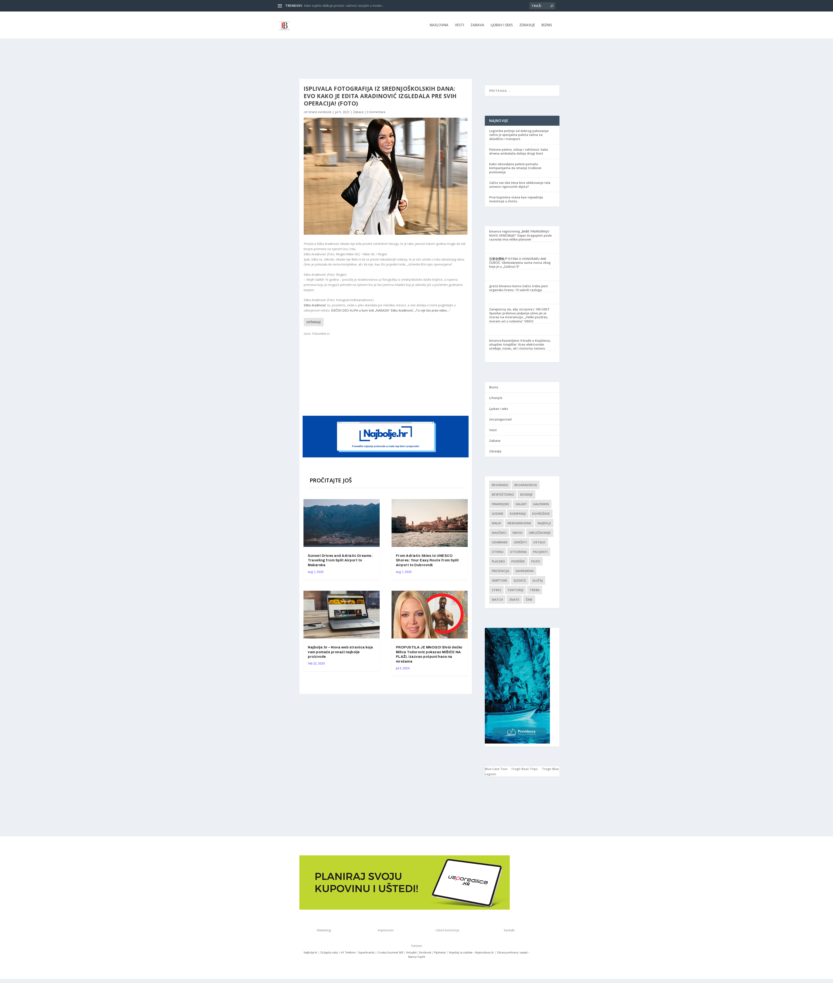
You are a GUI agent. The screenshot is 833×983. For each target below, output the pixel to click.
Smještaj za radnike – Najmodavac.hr (471, 952)
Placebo (498, 561)
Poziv (535, 561)
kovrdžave (541, 513)
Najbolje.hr (310, 952)
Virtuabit (411, 952)
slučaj (537, 580)
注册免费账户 (498, 259)
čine (529, 599)
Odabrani (499, 542)
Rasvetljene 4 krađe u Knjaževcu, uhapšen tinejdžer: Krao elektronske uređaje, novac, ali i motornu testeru (520, 344)
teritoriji (515, 590)
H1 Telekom (348, 952)
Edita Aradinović (315, 305)
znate (514, 599)
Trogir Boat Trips (524, 769)
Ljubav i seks (502, 25)
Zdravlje (527, 25)
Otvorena (518, 552)
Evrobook (425, 952)
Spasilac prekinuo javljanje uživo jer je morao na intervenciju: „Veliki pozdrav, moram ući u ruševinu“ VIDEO (518, 317)
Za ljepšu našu (329, 952)
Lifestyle (495, 398)
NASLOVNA (439, 25)
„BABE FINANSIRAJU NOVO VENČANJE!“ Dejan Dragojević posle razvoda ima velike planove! (520, 235)
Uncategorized (500, 419)
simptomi (499, 580)
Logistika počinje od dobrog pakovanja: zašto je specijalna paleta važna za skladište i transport (519, 135)
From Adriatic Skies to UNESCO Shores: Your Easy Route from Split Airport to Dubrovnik (427, 560)
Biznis (546, 25)
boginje (526, 494)
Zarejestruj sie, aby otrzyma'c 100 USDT (519, 309)
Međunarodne (519, 523)
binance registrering (504, 231)
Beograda (500, 485)
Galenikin (541, 504)
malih (496, 523)
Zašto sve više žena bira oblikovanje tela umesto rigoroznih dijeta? (519, 185)
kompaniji (518, 513)
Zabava (477, 25)
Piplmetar (439, 952)
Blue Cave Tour (496, 769)
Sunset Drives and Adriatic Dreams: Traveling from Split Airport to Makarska (340, 560)
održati (520, 542)
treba (534, 590)
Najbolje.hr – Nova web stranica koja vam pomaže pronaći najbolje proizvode (340, 652)
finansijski (500, 504)
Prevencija (500, 571)
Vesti (459, 25)
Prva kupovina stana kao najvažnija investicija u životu (516, 199)
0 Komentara (376, 112)
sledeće (519, 580)
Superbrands (366, 952)
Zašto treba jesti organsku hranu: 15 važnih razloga (518, 288)
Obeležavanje (540, 533)
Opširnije (313, 322)
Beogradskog (525, 485)
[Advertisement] (386, 375)
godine (497, 513)
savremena (524, 571)
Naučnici (499, 533)
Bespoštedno (503, 494)
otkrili (497, 552)
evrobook (324, 112)
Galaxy (521, 504)
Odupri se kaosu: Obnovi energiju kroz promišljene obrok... (345, 5)
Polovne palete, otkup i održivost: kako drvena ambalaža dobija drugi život (518, 151)
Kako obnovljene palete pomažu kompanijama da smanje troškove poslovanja (515, 168)
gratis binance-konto (505, 286)
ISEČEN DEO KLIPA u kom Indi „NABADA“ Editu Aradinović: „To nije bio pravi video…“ (390, 310)
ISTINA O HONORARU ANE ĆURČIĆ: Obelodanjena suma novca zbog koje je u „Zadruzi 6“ (520, 263)
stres (496, 590)
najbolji (544, 523)
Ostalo (539, 542)
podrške (518, 561)
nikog (517, 533)
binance (495, 340)
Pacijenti (540, 552)
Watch (497, 599)
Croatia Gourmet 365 (390, 952)
